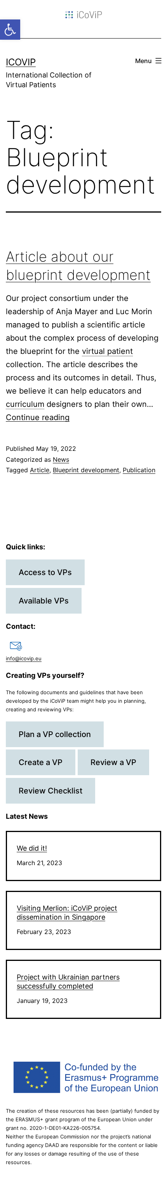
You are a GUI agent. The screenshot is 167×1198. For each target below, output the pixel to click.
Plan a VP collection (55, 734)
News (61, 459)
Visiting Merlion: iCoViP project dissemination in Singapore (67, 912)
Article (39, 470)
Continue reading (38, 417)
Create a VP (41, 762)
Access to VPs (45, 572)
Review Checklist (50, 790)
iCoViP (21, 62)
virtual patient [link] (107, 351)
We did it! (32, 848)
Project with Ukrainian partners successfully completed (68, 981)
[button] (10, 29)
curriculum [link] (25, 404)
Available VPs (44, 600)
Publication (139, 470)
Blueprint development (86, 470)
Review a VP (113, 762)
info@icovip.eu (24, 658)
